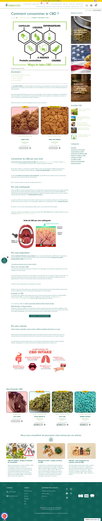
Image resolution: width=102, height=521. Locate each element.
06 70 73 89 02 (97, 10)
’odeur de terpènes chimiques (27, 213)
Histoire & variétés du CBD (78, 155)
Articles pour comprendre (78, 150)
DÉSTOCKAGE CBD (57, 6)
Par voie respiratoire (18, 78)
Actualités (73, 148)
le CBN (27, 298)
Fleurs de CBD (27, 4)
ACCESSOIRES (66, 6)
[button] (4, 260)
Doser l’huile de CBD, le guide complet (85, 110)
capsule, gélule (49, 162)
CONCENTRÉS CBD (41, 6)
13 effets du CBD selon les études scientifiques (84, 135)
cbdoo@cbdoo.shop (13, 496)
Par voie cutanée (17, 80)
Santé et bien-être (76, 163)
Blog (81, 6)
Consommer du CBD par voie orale (21, 75)
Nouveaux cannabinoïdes (78, 161)
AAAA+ (48, 4)
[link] (87, 5)
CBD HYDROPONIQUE (56, 4)
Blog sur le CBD (24, 17)
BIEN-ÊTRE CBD (75, 6)
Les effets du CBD (76, 159)
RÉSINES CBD (35, 4)
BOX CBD (49, 6)
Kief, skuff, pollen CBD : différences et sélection (84, 128)
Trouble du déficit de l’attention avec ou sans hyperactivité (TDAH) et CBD (83, 124)
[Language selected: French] (95, 1)
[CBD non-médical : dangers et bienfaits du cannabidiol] (20, 451)
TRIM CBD (65, 4)
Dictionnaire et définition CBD (79, 153)
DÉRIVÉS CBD (79, 4)
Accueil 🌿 (14, 17)
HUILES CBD (72, 4)
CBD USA (42, 4)
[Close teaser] (7, 257)
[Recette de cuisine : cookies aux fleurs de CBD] (51, 451)
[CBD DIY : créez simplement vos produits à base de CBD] (81, 451)
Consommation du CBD (77, 151)
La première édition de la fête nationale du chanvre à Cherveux (83, 118)
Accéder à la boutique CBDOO (40, 316)
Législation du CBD (76, 157)
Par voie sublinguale (18, 77)
